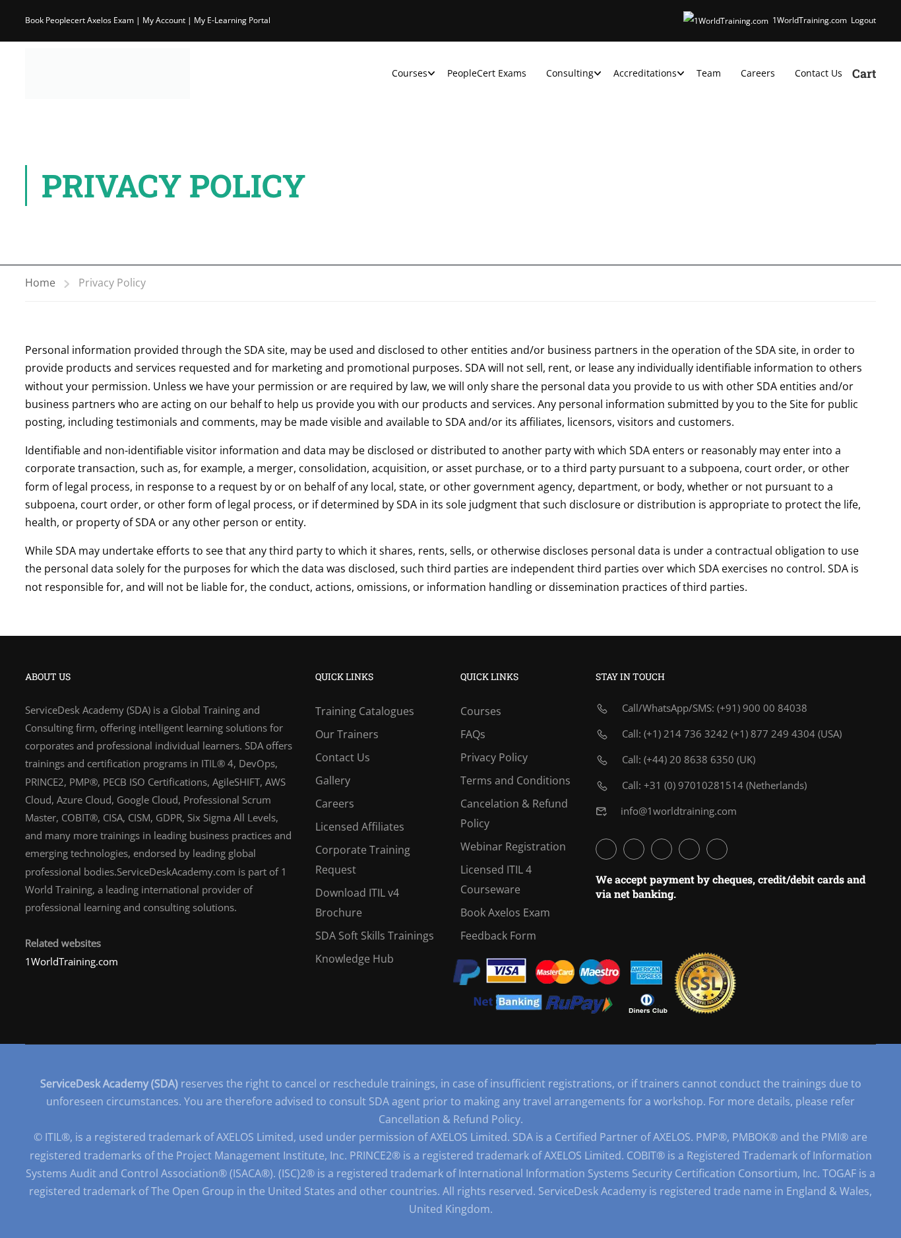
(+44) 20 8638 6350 (689, 759)
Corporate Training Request (362, 860)
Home (40, 282)
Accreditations (645, 73)
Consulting (570, 73)
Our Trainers (347, 734)
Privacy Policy (494, 757)
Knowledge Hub (354, 958)
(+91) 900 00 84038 (762, 707)
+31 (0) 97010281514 (693, 785)
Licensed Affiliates (359, 826)
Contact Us (818, 73)
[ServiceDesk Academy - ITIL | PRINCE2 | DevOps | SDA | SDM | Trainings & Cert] (107, 73)
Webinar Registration (513, 846)
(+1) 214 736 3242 (686, 733)
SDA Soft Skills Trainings (374, 935)
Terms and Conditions (515, 780)
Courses (409, 73)
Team (709, 73)
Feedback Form (498, 935)
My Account (163, 20)
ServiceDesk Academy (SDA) (87, 709)
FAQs (472, 734)
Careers (758, 73)
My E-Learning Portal (232, 20)
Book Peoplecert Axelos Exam (79, 20)
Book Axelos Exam (505, 912)
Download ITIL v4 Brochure (357, 902)
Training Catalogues (364, 711)
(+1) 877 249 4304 (773, 733)
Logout (863, 20)
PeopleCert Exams (486, 73)
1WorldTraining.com (809, 20)
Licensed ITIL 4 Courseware (496, 879)
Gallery (332, 780)
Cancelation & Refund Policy (514, 813)
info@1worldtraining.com (679, 810)
